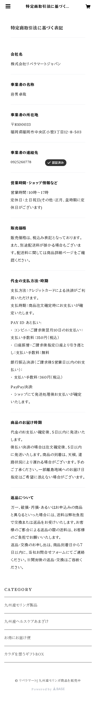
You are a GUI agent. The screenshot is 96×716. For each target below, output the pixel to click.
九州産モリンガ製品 (21, 605)
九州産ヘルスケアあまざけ (26, 621)
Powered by (42, 689)
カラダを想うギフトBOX (24, 654)
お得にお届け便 (17, 637)
